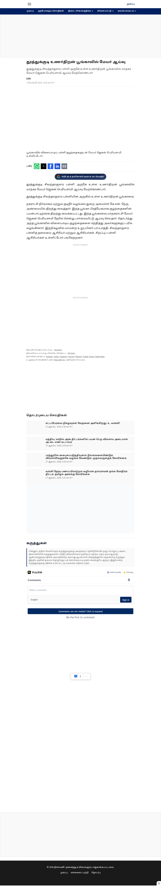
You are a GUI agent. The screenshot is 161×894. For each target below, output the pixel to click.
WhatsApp (71, 353)
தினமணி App (60, 360)
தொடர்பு (96, 872)
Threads (85, 357)
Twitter (56, 357)
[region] (80, 36)
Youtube (71, 357)
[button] (29, 4)
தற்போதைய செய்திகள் (51, 11)
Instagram (63, 357)
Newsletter (58, 350)
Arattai (91, 357)
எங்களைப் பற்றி (80, 872)
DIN (28, 79)
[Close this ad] (159, 883)
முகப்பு (131, 4)
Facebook (49, 357)
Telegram (78, 357)
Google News (100, 357)
